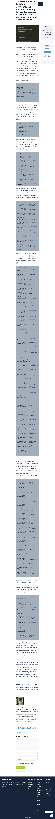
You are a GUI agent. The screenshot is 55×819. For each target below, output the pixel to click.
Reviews (16, 4)
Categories (3, 4)
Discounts (22, 4)
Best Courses (29, 4)
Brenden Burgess (20, 22)
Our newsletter (21, 691)
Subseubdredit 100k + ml (26, 689)
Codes (23, 684)
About (35, 4)
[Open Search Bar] (45, 4)
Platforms (11, 4)
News (40, 4)
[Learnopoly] (11, 1)
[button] (51, 815)
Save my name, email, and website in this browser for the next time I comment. (26, 762)
